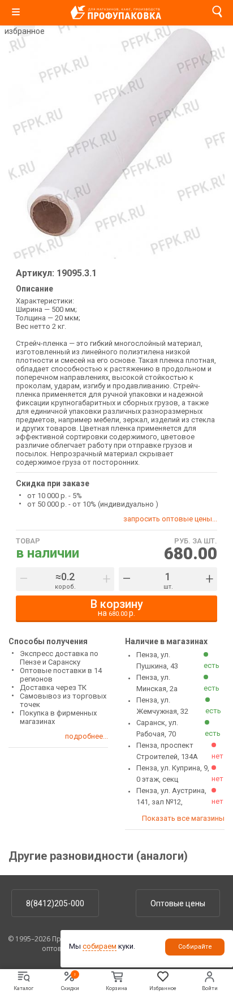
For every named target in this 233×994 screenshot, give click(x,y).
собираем (99, 946)
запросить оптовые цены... (170, 519)
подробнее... (86, 736)
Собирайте (195, 946)
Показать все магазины (183, 818)
